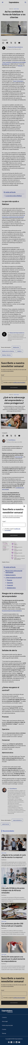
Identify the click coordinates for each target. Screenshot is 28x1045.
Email (4, 521)
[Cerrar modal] (24, 506)
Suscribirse (14, 535)
